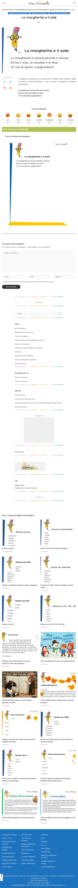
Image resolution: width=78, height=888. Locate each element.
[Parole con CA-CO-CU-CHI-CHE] (58, 608)
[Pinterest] (4, 87)
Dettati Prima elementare (39, 13)
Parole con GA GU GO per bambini (54, 548)
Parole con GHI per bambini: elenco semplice (19, 585)
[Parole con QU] (19, 532)
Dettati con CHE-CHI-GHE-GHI (19, 13)
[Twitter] (10, 82)
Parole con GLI (8, 624)
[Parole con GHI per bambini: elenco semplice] (19, 569)
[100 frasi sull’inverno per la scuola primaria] (58, 645)
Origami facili (19, 485)
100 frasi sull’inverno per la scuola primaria (57, 661)
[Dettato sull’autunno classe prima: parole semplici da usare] (19, 723)
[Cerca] (74, 3)
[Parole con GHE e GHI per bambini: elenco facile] (58, 569)
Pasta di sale (19, 452)
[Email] (10, 87)
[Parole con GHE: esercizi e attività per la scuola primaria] (58, 723)
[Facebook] (4, 82)
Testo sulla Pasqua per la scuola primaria (18, 818)
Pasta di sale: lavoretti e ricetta (26, 488)
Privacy (1, 878)
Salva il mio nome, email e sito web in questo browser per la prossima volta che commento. (29, 281)
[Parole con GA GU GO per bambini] (58, 532)
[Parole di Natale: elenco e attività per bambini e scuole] (19, 684)
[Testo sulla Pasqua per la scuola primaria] (19, 802)
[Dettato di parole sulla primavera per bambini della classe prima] (58, 762)
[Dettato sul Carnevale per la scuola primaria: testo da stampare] (19, 645)
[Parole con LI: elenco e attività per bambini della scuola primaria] (19, 762)
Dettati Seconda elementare (59, 13)
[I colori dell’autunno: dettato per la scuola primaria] (58, 684)
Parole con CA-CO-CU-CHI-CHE (52, 624)
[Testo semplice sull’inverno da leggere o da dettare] (58, 802)
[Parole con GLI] (19, 608)
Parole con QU (8, 548)
